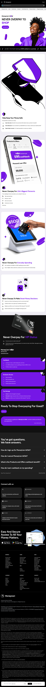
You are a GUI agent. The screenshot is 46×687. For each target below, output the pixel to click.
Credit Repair (36, 568)
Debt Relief (36, 558)
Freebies (21, 569)
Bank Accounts (22, 558)
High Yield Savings (23, 560)
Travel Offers (36, 567)
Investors (6, 582)
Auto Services (36, 563)
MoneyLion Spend (23, 557)
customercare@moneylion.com (39, 581)
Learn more (13, 683)
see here (27, 648)
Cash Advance (7, 559)
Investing (21, 562)
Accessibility (22, 587)
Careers (6, 579)
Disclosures (10, 608)
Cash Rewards (22, 570)
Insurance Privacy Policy (38, 609)
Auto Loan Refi (36, 562)
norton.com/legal (33, 644)
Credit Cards (7, 558)
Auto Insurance (36, 560)
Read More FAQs (42, 473)
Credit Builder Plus (8, 563)
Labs (6, 583)
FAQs (21, 579)
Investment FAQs (29, 653)
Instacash (7, 560)
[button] (37, 684)
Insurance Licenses (4, 610)
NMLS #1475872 (4, 608)
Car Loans (7, 567)
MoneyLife (7, 580)
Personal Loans (7, 557)
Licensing (21, 586)
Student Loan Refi (37, 559)
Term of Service (22, 580)
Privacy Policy (22, 581)
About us (6, 578)
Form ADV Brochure (35, 653)
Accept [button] (30, 683)
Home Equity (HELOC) (9, 565)
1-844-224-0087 (37, 580)
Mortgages (7, 566)
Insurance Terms (12, 610)
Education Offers (37, 565)
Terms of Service (36, 606)
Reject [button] (25, 683)
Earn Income (22, 559)
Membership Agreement (22, 621)
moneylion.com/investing (6, 654)
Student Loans (7, 564)
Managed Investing (23, 563)
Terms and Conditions (22, 646)
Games (21, 568)
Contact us (21, 578)
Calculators (7, 581)
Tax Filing (35, 564)
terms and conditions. (21, 659)
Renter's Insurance (37, 566)
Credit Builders (7, 562)
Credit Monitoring (37, 557)
